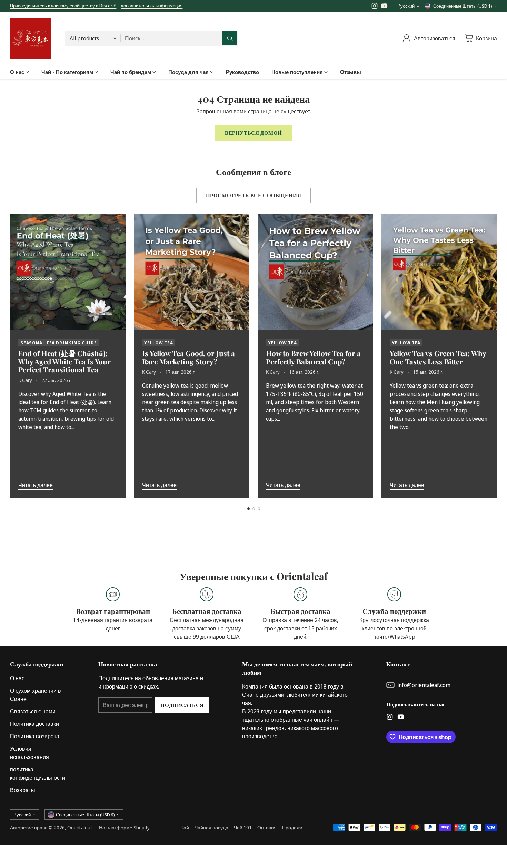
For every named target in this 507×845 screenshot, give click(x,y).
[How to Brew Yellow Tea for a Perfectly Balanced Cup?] (315, 272)
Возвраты (22, 790)
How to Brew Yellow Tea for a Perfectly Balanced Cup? (313, 357)
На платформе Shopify (124, 827)
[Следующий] (495, 355)
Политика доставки (34, 724)
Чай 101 (243, 827)
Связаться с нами (33, 711)
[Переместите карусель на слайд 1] (248, 508)
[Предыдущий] (12, 355)
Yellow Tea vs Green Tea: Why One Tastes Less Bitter (438, 357)
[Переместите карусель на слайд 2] (253, 508)
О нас (17, 678)
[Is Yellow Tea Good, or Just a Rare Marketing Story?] (191, 272)
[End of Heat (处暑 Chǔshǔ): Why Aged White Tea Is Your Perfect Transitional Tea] (68, 272)
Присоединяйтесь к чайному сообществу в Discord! (63, 5)
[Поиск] (230, 38)
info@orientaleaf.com (423, 685)
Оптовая (267, 827)
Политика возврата (34, 736)
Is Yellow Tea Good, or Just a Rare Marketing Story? (188, 357)
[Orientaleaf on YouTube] (384, 6)
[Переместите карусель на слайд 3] (259, 508)
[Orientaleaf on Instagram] (374, 6)
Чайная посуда (211, 827)
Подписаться (182, 705)
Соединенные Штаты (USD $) (462, 6)
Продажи (292, 827)
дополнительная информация (151, 5)
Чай (184, 827)
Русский (406, 6)
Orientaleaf (79, 827)
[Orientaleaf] (30, 38)
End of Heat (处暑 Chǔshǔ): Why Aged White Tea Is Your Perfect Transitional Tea (64, 361)
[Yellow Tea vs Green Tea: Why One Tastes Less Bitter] (439, 272)
